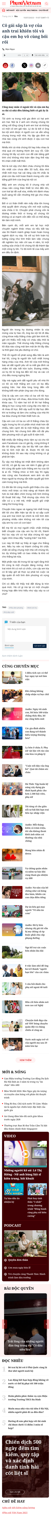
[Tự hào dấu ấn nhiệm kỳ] (14, 1189)
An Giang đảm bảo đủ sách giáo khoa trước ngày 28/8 (23, 1118)
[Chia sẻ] (31, 65)
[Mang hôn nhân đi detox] (12, 855)
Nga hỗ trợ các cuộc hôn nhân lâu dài (35, 949)
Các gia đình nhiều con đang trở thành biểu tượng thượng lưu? (35, 733)
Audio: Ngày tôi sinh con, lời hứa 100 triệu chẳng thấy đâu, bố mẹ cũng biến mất (36, 714)
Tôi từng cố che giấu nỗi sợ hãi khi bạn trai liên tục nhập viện (37, 809)
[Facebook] (12, 65)
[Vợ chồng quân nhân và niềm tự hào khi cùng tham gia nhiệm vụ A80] (12, 873)
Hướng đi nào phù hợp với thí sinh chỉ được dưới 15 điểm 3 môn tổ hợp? (27, 1425)
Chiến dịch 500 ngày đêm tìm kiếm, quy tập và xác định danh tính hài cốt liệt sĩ (23, 1457)
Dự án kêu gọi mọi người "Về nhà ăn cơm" (35, 910)
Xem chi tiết (15, 1492)
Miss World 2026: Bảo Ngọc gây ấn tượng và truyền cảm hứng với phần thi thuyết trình (25, 1094)
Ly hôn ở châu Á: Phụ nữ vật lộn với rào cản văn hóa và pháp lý (37, 750)
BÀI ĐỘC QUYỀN (19, 1288)
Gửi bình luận (39, 646)
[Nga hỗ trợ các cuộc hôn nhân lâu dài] (12, 952)
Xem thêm (25, 1060)
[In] (38, 65)
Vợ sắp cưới (9, 612)
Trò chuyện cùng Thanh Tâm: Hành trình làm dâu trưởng (26, 1276)
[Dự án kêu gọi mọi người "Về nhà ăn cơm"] (12, 911)
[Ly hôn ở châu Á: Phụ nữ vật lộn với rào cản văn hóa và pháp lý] (12, 752)
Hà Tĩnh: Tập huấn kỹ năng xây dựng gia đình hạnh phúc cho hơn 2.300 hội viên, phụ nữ (36, 790)
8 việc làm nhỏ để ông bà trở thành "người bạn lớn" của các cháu (37, 969)
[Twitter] (24, 65)
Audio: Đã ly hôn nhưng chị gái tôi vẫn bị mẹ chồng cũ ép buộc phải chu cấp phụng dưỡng (36, 931)
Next (46, 1324)
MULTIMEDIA (32, 10)
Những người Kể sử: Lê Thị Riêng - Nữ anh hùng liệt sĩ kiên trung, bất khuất (23, 1174)
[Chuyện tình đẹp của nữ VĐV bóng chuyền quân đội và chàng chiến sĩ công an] (12, 1025)
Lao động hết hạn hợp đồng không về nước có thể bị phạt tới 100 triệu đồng (28, 1383)
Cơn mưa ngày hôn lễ (19, 1267)
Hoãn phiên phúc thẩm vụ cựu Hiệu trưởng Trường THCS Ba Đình (27, 1398)
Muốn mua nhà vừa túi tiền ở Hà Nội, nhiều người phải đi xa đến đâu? (28, 1410)
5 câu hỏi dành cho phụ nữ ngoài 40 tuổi (36, 985)
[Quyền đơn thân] (25, 1243)
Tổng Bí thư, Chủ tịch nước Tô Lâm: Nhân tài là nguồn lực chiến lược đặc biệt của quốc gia (25, 1107)
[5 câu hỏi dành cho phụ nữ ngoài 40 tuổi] (12, 988)
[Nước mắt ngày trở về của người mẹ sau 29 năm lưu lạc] (12, 1044)
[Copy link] (45, 65)
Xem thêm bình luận (12, 655)
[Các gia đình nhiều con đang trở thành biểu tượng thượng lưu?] (12, 733)
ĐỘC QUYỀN (21, 10)
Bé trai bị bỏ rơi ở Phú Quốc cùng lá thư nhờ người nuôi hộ (27, 1369)
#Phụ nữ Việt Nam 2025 (14, 1512)
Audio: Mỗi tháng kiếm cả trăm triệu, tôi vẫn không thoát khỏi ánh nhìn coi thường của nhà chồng (35, 832)
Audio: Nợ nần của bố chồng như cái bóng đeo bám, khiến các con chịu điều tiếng (36, 892)
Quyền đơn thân (18, 1260)
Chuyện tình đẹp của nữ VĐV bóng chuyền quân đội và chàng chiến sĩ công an (36, 1025)
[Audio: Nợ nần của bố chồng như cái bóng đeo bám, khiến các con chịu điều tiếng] (12, 892)
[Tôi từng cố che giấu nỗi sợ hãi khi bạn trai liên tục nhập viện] (12, 811)
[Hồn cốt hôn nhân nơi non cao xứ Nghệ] (12, 1006)
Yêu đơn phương (16, 608)
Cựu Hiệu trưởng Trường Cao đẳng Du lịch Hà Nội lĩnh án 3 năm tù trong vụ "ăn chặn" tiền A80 (26, 1081)
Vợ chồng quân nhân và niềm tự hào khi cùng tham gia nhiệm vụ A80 (36, 873)
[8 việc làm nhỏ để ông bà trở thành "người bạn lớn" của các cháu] (12, 970)
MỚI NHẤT (10, 10)
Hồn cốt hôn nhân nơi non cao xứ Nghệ (37, 1004)
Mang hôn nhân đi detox (35, 852)
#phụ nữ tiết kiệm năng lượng (18, 1507)
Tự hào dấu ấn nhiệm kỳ (12, 1200)
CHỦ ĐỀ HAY (13, 1501)
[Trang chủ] (3, 10)
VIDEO (10, 1136)
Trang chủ (6, 16)
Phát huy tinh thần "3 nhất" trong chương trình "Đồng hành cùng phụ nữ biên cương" (37, 1207)
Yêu (16, 16)
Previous (4, 1324)
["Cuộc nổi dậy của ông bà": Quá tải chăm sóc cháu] (12, 770)
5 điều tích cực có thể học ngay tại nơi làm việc (36, 676)
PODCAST (12, 1225)
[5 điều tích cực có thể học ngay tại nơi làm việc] (12, 677)
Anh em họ (32, 608)
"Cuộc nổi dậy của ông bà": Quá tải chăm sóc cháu (37, 769)
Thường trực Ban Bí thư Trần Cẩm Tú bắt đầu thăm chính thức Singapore (25, 1127)
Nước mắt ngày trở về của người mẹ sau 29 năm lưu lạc (36, 1042)
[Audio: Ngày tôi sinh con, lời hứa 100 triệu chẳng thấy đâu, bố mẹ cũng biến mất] (12, 714)
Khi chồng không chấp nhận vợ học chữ (37, 693)
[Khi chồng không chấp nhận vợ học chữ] (12, 695)
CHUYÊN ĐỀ (43, 10)
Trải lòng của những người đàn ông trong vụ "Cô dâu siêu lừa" (25, 1345)
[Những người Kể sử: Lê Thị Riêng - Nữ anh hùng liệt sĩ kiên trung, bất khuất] (25, 1154)
